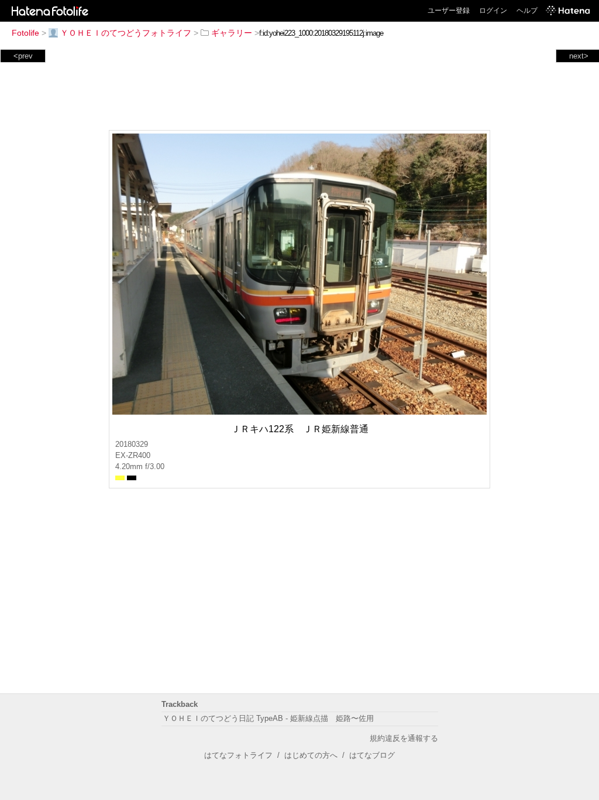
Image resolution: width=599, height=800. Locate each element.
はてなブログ (372, 755)
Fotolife (25, 32)
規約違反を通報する (404, 738)
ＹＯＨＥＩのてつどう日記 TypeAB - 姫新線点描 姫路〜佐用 (268, 718)
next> (578, 56)
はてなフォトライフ (238, 755)
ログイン (493, 10)
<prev (23, 56)
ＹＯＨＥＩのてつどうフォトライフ (125, 32)
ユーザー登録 (449, 10)
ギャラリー (231, 32)
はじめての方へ (311, 755)
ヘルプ (527, 10)
